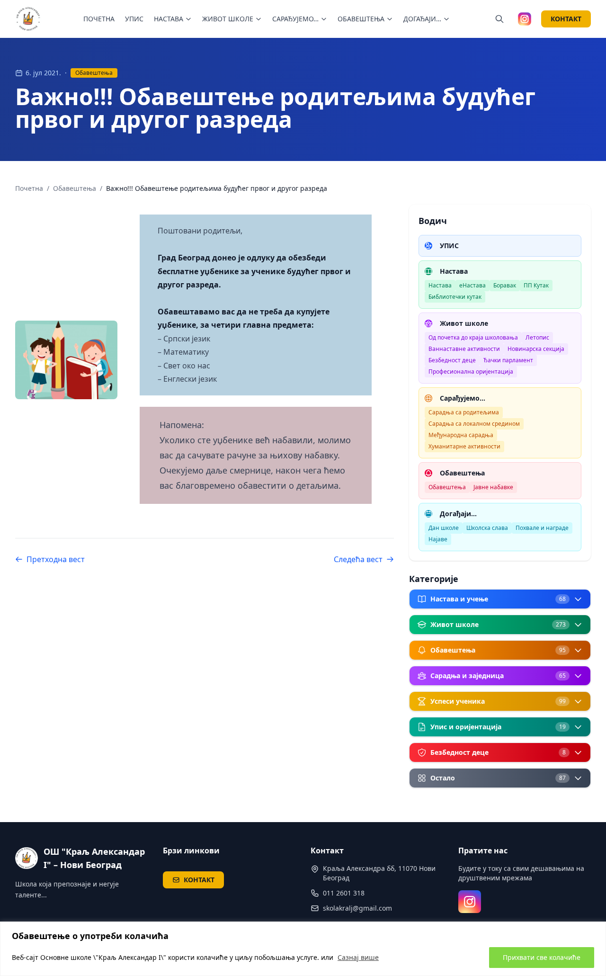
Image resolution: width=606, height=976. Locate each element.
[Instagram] (469, 901)
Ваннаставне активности (464, 349)
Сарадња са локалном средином (474, 424)
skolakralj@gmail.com (357, 908)
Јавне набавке (493, 487)
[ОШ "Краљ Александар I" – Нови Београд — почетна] (28, 19)
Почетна (29, 188)
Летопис (537, 337)
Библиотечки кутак (454, 297)
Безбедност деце (452, 360)
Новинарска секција (536, 349)
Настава (440, 285)
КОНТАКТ (566, 18)
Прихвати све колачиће (541, 957)
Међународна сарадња (460, 435)
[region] (303, 949)
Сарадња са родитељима (463, 412)
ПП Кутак (536, 285)
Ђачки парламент (508, 360)
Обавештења (94, 73)
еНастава (472, 285)
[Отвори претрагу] (499, 18)
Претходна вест (56, 559)
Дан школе (443, 528)
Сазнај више (358, 957)
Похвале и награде (542, 528)
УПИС (134, 18)
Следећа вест (358, 559)
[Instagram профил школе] (524, 19)
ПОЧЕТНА (99, 18)
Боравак (504, 285)
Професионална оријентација (470, 371)
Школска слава (487, 528)
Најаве (437, 539)
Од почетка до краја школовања (473, 337)
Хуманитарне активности (464, 446)
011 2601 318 (344, 892)
